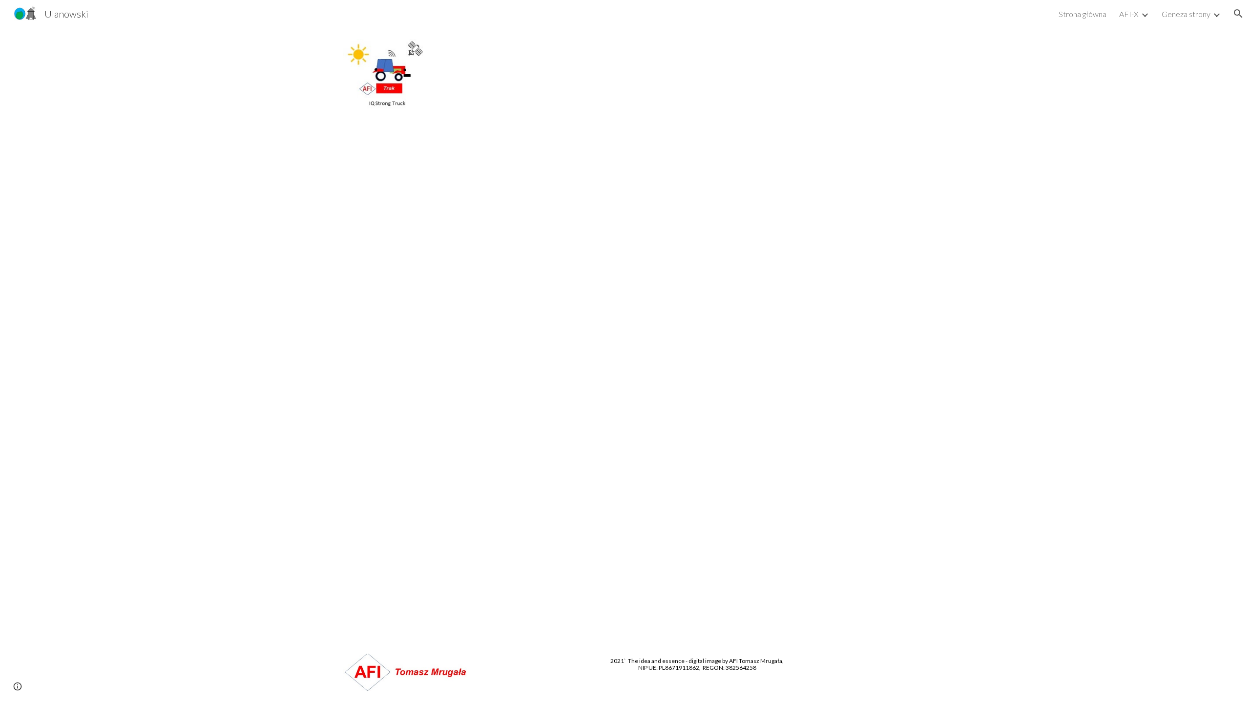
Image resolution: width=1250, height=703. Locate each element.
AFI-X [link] (1129, 14)
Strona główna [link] (1082, 14)
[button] (1238, 13)
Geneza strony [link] (1186, 14)
